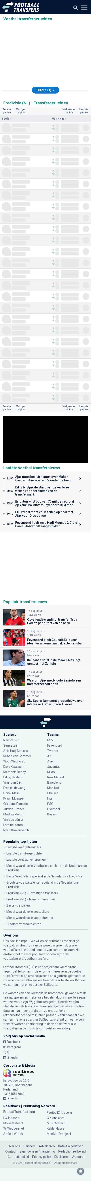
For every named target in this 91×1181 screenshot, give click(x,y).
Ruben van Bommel (17, 756)
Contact (10, 1151)
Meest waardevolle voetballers (27, 911)
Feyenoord (54, 745)
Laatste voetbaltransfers (23, 847)
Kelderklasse (55, 1128)
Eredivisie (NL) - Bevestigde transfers (32, 893)
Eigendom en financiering (37, 1151)
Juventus (53, 766)
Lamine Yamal (13, 825)
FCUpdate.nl (11, 1118)
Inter (50, 798)
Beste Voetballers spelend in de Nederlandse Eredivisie (44, 876)
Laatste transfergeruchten (25, 853)
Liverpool (53, 809)
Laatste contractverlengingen (26, 859)
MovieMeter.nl (13, 1123)
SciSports (50, 984)
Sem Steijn (11, 745)
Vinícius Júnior (13, 819)
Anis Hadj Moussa (15, 751)
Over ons (14, 1146)
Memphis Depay (14, 772)
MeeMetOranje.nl (59, 1134)
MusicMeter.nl (56, 1123)
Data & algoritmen (70, 1146)
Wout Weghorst (14, 761)
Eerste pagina (6, 111)
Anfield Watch (13, 1134)
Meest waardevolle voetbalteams (29, 918)
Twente (52, 751)
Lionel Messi (12, 793)
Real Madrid (55, 777)
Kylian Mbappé (13, 798)
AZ (49, 756)
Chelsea (53, 793)
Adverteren (47, 1146)
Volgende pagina (69, 111)
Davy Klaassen (13, 766)
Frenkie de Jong (14, 788)
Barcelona (54, 782)
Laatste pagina (84, 111)
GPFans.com (55, 1118)
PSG (50, 803)
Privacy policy (41, 1156)
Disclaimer (61, 1156)
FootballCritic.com (59, 1112)
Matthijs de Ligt (14, 814)
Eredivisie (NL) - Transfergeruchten (30, 899)
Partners (29, 1146)
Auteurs (77, 1156)
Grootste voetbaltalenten (23, 924)
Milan (51, 772)
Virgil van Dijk (12, 782)
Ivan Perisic (11, 740)
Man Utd (53, 788)
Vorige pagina (20, 111)
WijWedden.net (13, 1128)
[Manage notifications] (80, 1171)
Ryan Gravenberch (16, 830)
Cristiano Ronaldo (15, 803)
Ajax (50, 761)
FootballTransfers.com (19, 1111)
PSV (50, 740)
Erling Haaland (13, 777)
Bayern (52, 814)
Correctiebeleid (18, 1156)
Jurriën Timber (13, 809)
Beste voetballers (18, 905)
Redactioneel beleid (72, 1151)
